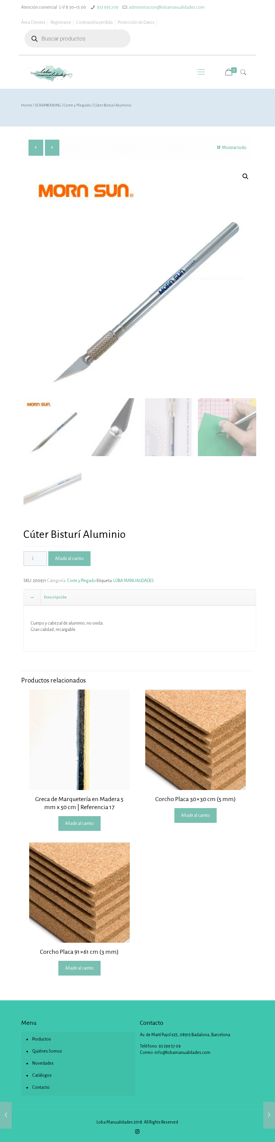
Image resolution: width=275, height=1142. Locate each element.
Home (26, 105)
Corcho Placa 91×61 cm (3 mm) (79, 951)
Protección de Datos (136, 22)
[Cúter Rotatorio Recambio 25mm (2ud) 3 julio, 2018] (6, 1115)
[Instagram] (137, 1131)
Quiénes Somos (47, 1051)
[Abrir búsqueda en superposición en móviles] (77, 38)
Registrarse (61, 22)
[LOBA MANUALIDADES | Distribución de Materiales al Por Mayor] (50, 72)
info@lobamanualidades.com (182, 1052)
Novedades (43, 1063)
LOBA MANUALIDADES (133, 580)
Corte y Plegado (77, 105)
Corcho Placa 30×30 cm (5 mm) (195, 799)
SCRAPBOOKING (48, 105)
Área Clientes (33, 22)
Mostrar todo (234, 147)
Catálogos (42, 1075)
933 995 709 (107, 7)
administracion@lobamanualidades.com (167, 7)
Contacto (41, 1087)
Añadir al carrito (69, 558)
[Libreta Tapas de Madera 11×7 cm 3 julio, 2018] (269, 1115)
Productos (41, 1039)
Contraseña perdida (94, 22)
